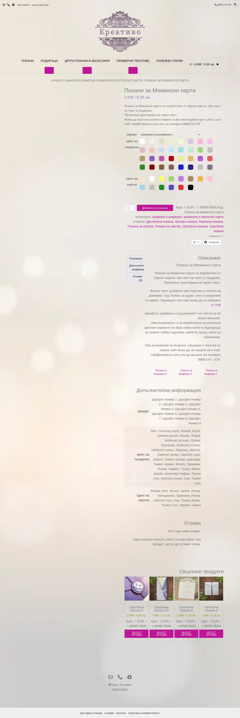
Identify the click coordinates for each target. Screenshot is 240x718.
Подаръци (49, 60)
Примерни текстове (133, 60)
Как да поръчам (40, 5)
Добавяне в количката (155, 208)
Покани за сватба (168, 226)
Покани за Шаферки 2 (160, 371)
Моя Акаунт (24, 5)
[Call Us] (8, 4)
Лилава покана (186, 221)
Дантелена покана (159, 221)
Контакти (121, 713)
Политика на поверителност (144, 713)
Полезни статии (169, 60)
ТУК (218, 304)
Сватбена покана (195, 226)
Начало (57, 80)
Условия (109, 713)
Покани (27, 60)
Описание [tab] (135, 258)
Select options (136, 633)
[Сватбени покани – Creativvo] (120, 32)
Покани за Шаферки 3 (185, 371)
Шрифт (132, 134)
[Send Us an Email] (4, 4)
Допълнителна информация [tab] (139, 267)
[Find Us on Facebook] (13, 4)
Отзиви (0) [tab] (137, 278)
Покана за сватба (140, 226)
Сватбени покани (216, 228)
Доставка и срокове (91, 713)
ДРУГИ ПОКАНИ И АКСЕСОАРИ (87, 60)
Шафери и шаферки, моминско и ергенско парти (103, 80)
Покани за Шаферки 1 (210, 371)
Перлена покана (211, 221)
